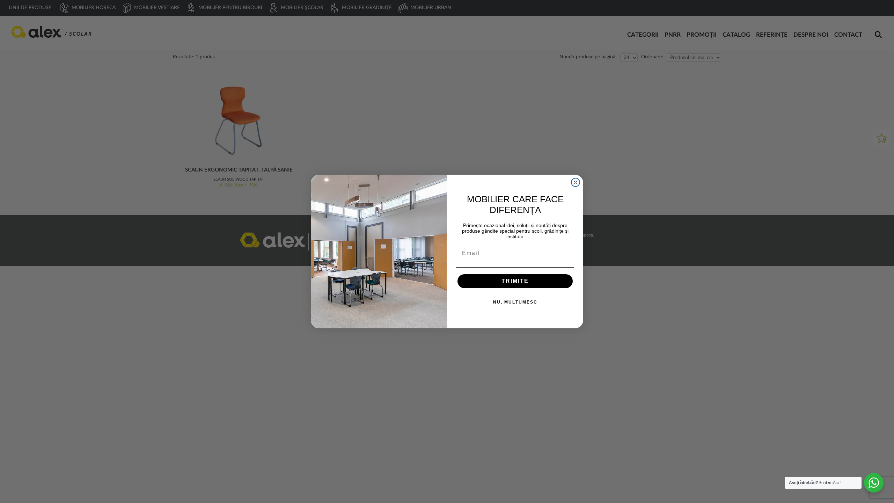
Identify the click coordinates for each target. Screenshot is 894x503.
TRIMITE (515, 281)
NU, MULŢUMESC (515, 302)
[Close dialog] (575, 182)
